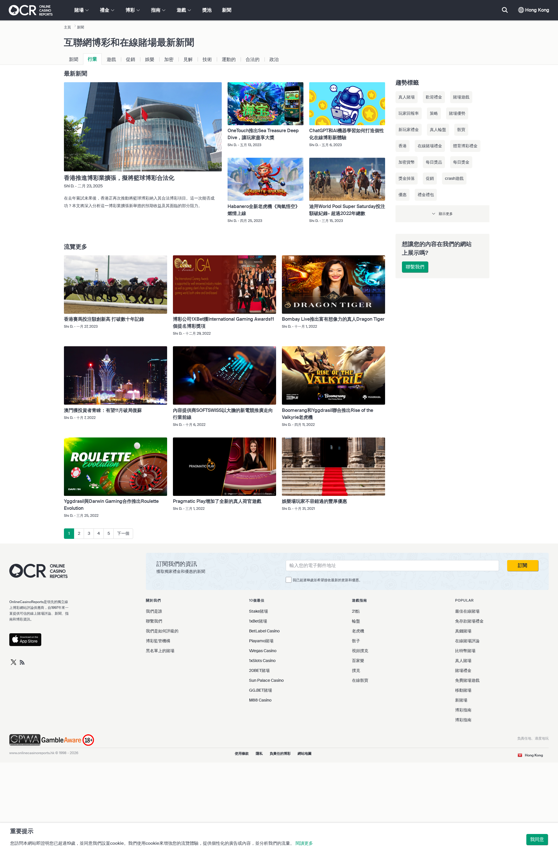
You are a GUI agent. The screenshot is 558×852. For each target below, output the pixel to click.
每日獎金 (461, 162)
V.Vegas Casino (262, 650)
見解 (188, 59)
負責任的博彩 (280, 753)
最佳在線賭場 (467, 611)
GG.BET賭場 (260, 690)
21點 (356, 611)
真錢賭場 (463, 631)
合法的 (253, 59)
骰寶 (461, 129)
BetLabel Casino (264, 631)
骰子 (356, 640)
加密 (169, 59)
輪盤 (356, 621)
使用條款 (242, 753)
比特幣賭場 (465, 650)
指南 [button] (156, 10)
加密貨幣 (406, 162)
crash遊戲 (454, 178)
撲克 (356, 670)
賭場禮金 (463, 670)
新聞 (226, 10)
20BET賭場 (259, 670)
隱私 (259, 753)
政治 (274, 59)
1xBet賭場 (258, 621)
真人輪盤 (438, 129)
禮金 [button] (105, 10)
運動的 (229, 59)
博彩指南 (463, 710)
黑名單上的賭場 (160, 650)
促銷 (130, 59)
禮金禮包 (426, 194)
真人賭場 (406, 97)
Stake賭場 (258, 611)
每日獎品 (434, 162)
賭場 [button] (79, 10)
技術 (207, 59)
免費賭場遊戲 (467, 680)
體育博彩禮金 (465, 145)
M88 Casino (260, 700)
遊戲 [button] (182, 10)
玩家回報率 (408, 113)
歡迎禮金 (434, 97)
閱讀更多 (304, 843)
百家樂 (358, 660)
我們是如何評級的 (162, 631)
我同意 (537, 839)
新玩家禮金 (408, 129)
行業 (92, 59)
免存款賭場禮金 (469, 621)
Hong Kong (536, 10)
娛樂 (149, 59)
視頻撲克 (360, 650)
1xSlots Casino (262, 660)
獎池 (207, 10)
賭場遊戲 (461, 97)
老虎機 (358, 631)
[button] (442, 213)
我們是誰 (154, 611)
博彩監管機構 (158, 640)
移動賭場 (463, 690)
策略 (434, 113)
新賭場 (461, 700)
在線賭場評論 (467, 640)
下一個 (123, 533)
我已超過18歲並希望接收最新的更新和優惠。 (327, 580)
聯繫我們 (415, 267)
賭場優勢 (457, 113)
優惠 (402, 194)
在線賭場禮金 (430, 145)
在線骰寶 (360, 680)
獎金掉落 (406, 178)
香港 (402, 145)
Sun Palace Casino (266, 680)
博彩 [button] (131, 10)
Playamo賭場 (261, 640)
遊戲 (111, 59)
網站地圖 (305, 753)
